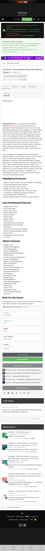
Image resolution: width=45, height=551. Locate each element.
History (23, 86)
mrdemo (10, 447)
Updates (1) (15, 86)
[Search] (43, 19)
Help (31, 519)
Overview (6, 86)
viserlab (23, 80)
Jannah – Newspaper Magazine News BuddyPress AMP (25, 382)
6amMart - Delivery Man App (18, 432)
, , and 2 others (17, 307)
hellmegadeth (12, 434)
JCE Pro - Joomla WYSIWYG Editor (17, 376)
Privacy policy (24, 519)
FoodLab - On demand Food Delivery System (23, 491)
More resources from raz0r (22, 365)
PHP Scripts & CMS (22, 434)
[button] (2, 19)
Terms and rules (13, 519)
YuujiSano (11, 495)
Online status (20, 516)
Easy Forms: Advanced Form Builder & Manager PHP (23, 373)
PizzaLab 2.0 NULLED (10, 407)
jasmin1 (10, 480)
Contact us (34, 516)
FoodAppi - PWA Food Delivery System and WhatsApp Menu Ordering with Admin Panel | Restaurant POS (23, 458)
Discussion (32, 86)
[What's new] (38, 19)
